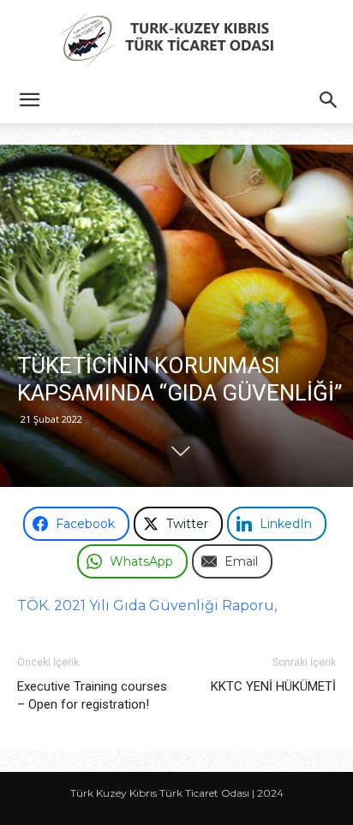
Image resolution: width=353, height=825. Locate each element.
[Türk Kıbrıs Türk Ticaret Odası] (176, 39)
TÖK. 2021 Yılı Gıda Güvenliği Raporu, (147, 605)
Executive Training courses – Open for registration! (92, 695)
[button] (29, 100)
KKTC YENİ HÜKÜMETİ (273, 686)
